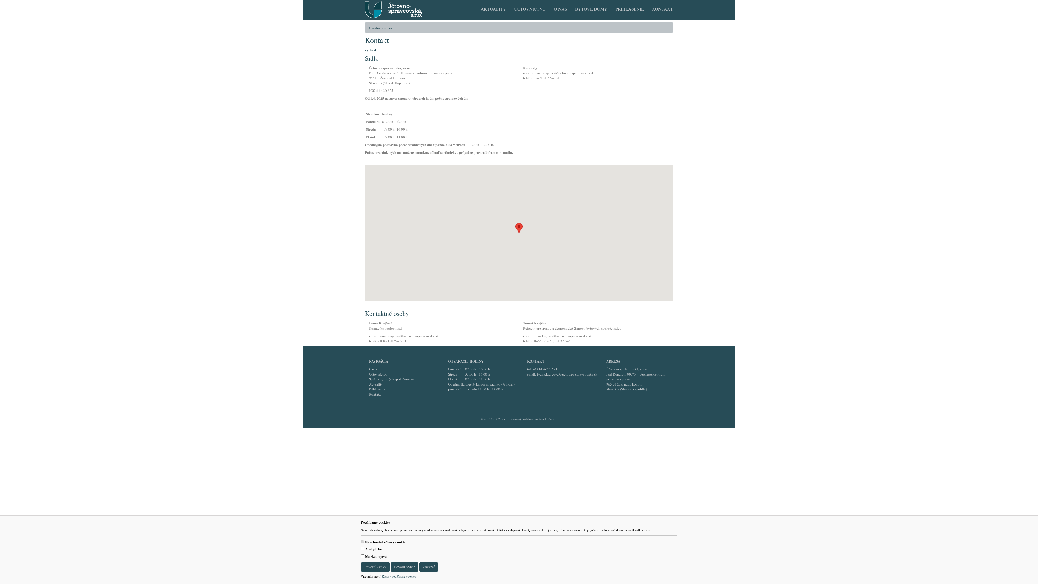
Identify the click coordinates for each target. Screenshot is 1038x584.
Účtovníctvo (530, 9)
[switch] (362, 541)
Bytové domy (591, 9)
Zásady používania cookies (399, 576)
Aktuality (493, 9)
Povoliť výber (404, 566)
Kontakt (662, 9)
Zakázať (429, 566)
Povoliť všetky (375, 566)
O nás (560, 9)
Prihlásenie (630, 9)
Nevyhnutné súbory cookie (385, 542)
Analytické (373, 549)
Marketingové (376, 556)
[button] (519, 228)
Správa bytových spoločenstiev (392, 379)
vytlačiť (370, 50)
